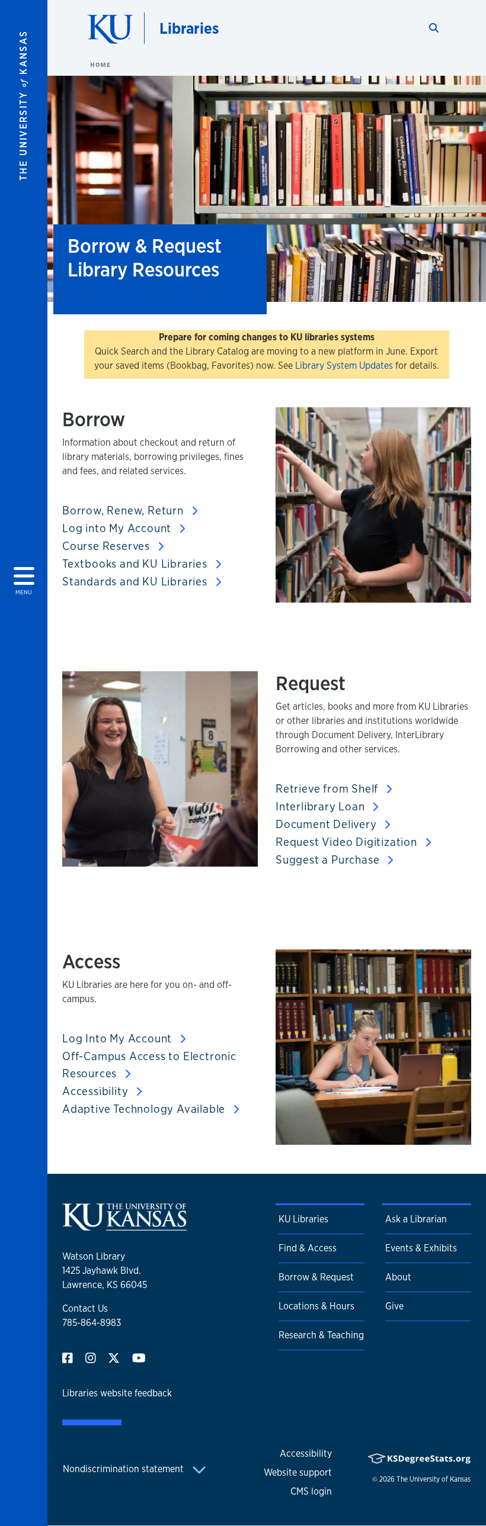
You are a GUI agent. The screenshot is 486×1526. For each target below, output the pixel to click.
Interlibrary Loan (321, 806)
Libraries (189, 28)
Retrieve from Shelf (328, 788)
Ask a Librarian (416, 1219)
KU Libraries (303, 1219)
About (398, 1277)
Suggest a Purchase (329, 859)
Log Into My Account (118, 1038)
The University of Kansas (434, 1479)
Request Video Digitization (348, 841)
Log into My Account (118, 528)
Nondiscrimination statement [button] (124, 1469)
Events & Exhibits (421, 1248)
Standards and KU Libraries (136, 581)
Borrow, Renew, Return (124, 510)
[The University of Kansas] (124, 1225)
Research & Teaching (321, 1335)
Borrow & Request (316, 1277)
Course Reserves (107, 545)
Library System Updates (344, 365)
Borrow (93, 419)
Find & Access (308, 1248)
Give (394, 1306)
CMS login (311, 1491)
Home (100, 64)
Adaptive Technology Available (145, 1108)
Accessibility (96, 1091)
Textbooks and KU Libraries (136, 563)
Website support (298, 1472)
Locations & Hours (316, 1306)
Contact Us (85, 1308)
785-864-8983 (91, 1322)
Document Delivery (327, 824)
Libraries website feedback (117, 1393)
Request (311, 683)
